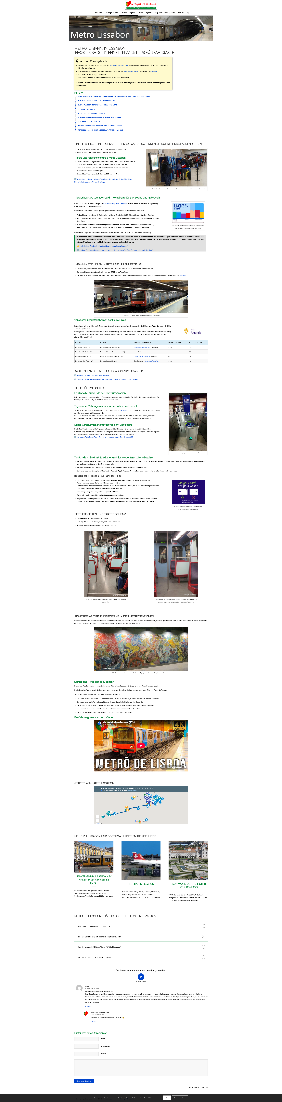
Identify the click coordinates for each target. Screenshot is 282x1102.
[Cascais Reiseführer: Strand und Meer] (188, 860)
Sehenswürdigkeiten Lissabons (115, 203)
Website (103, 1056)
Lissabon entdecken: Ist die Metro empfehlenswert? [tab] (99, 939)
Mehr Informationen (180, 1098)
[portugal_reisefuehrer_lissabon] (141, 5)
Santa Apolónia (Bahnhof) (142, 347)
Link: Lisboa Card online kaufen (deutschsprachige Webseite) (104, 246)
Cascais (183, 275)
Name (103, 1041)
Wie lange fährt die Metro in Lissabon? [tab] (94, 929)
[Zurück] (77, 865)
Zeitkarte (124, 410)
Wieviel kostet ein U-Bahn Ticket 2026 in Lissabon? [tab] (99, 949)
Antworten (88, 1009)
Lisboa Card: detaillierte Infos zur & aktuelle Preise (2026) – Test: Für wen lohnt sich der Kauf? (116, 250)
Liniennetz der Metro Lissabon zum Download (92, 375)
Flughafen (153, 71)
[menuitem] (99, 12)
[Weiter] (204, 865)
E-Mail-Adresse (106, 1049)
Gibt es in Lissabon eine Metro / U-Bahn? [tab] (95, 960)
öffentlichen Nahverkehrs (119, 65)
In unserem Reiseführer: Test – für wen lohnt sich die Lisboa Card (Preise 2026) (105, 437)
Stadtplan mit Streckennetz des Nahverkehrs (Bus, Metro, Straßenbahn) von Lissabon (107, 379)
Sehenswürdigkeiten (131, 71)
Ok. (167, 1098)
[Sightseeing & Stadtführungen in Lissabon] (141, 860)
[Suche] (187, 12)
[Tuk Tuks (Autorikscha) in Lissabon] (93, 859)
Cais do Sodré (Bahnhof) (142, 356)
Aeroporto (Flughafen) (152, 361)
